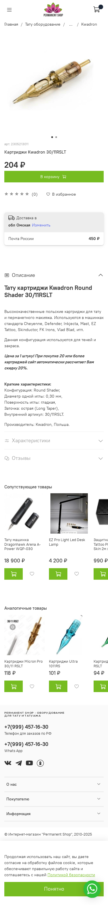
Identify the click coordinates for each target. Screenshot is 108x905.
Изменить (41, 225)
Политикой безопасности (71, 874)
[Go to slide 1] (52, 137)
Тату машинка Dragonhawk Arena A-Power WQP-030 (22, 544)
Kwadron (89, 24)
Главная (11, 24)
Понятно (54, 889)
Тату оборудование (42, 24)
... (71, 24)
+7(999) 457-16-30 (26, 726)
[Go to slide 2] (56, 137)
